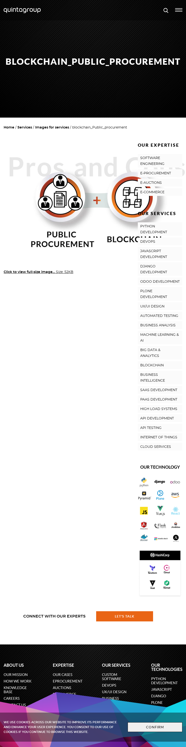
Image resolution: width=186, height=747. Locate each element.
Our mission (16, 675)
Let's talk (125, 616)
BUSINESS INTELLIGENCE (152, 377)
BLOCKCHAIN (152, 365)
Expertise (63, 665)
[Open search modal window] (166, 10)
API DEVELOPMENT (157, 418)
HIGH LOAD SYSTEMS (158, 409)
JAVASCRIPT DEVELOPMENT (153, 254)
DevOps (109, 685)
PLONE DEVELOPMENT (153, 294)
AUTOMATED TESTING (159, 316)
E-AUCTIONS (151, 183)
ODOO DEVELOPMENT (160, 281)
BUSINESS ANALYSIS (158, 325)
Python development (164, 681)
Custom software (111, 677)
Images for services (52, 127)
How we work (17, 681)
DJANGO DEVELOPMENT (153, 269)
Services (24, 127)
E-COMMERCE (152, 192)
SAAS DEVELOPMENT (158, 390)
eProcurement (68, 681)
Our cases (62, 675)
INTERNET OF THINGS (158, 437)
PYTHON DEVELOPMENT (153, 229)
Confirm (155, 727)
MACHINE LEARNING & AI (159, 337)
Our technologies (166, 667)
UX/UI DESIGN (152, 306)
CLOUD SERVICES (155, 447)
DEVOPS (147, 241)
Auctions (62, 688)
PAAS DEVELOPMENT (158, 399)
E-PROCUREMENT (155, 173)
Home (9, 127)
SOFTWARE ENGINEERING (152, 161)
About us (14, 665)
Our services (116, 665)
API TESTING (151, 428)
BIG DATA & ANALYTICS (150, 353)
